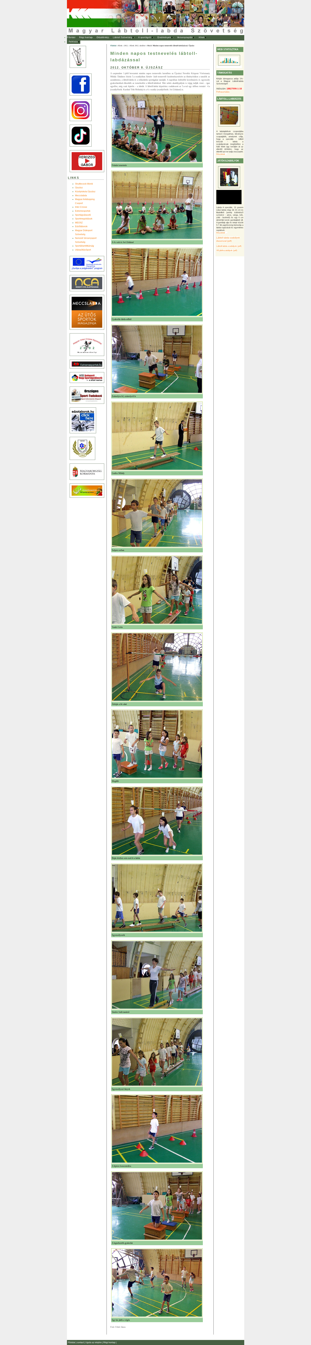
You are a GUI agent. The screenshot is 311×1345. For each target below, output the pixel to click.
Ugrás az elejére (93, 1342)
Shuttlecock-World (84, 184)
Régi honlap (86, 37)
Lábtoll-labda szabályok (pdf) (229, 246)
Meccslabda (81, 195)
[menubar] (139, 39)
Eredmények (164, 37)
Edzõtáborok (81, 226)
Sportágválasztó (83, 215)
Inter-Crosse (81, 207)
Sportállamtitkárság (84, 246)
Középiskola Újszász (85, 191)
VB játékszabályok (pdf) (226, 250)
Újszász (79, 187)
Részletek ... (221, 154)
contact (80, 1342)
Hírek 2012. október (137, 46)
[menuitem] (71, 37)
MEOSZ (79, 222)
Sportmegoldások (83, 218)
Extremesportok (82, 211)
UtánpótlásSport (83, 250)
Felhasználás (222, 92)
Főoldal (71, 37)
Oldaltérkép (102, 37)
